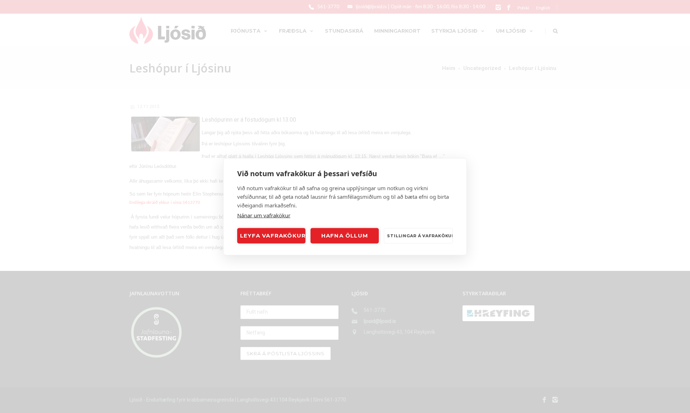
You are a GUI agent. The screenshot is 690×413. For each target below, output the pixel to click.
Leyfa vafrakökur (272, 235)
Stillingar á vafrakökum (420, 235)
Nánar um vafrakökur (263, 215)
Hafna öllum (344, 235)
